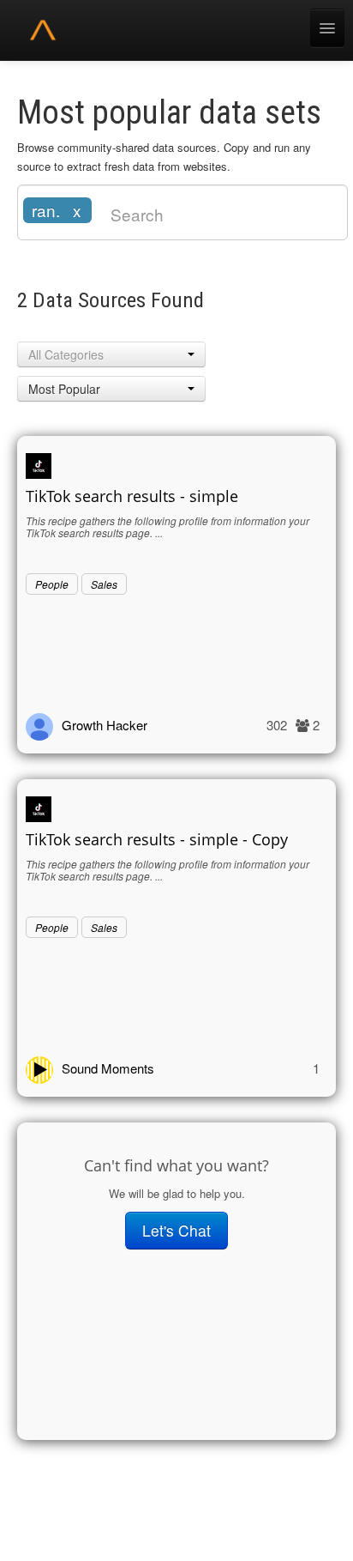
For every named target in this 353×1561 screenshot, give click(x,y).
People (52, 584)
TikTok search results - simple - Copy (157, 839)
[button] (111, 354)
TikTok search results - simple (132, 496)
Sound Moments (108, 1068)
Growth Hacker (104, 725)
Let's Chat (176, 1230)
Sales (104, 584)
